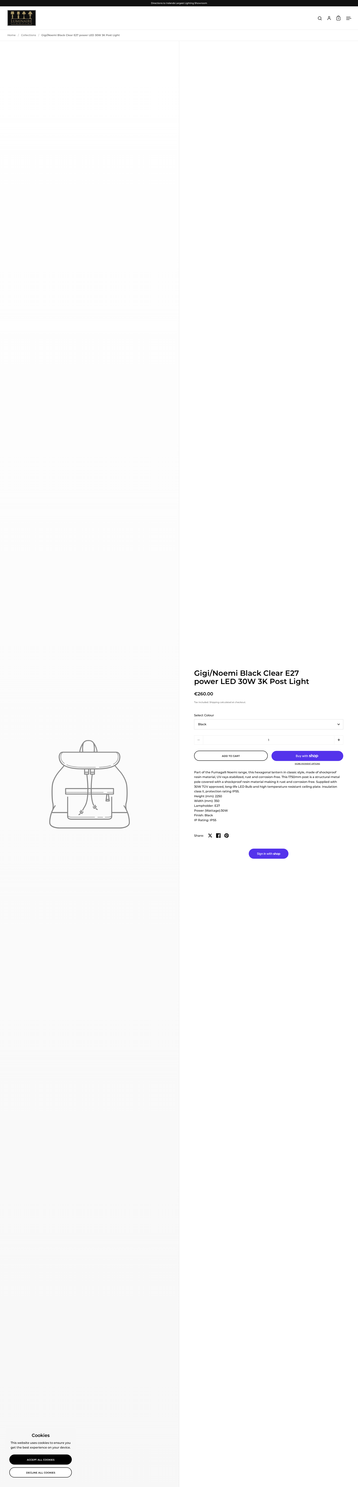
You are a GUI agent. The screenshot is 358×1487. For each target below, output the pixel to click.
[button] (338, 740)
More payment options (307, 764)
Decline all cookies (40, 1472)
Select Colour (204, 715)
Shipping (214, 702)
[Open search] (320, 18)
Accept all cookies (40, 1459)
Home (11, 35)
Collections (28, 35)
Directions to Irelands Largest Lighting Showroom (179, 3)
